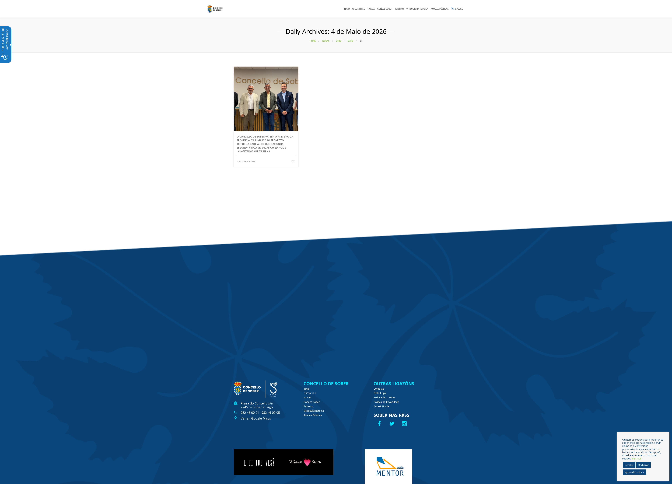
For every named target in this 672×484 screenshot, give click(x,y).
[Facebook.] (380, 423)
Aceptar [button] (629, 464)
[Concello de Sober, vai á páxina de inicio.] (215, 9)
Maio (350, 40)
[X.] (392, 423)
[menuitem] (346, 9)
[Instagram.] (405, 423)
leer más (637, 458)
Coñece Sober (312, 402)
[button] (293, 161)
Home (313, 40)
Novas (326, 40)
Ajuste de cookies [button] (634, 472)
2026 (338, 40)
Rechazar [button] (643, 464)
